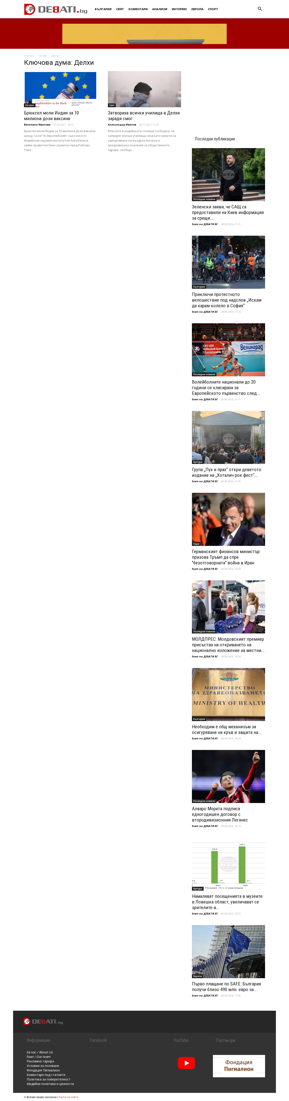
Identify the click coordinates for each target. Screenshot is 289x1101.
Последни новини (204, 199)
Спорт (213, 9)
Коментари (138, 9)
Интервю (179, 9)
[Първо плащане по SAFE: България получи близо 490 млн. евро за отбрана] (228, 951)
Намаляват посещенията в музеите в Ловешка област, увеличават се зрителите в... (227, 902)
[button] (259, 9)
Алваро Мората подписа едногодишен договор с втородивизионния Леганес (220, 814)
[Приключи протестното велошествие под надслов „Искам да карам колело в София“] (228, 262)
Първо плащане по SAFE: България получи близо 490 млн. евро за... (226, 986)
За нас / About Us (40, 1052)
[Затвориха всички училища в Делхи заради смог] (144, 89)
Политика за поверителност (48, 1079)
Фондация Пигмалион (43, 1070)
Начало (29, 56)
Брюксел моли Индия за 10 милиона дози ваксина (51, 115)
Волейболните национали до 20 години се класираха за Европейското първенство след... (226, 387)
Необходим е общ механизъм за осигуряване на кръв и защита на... (226, 729)
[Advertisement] (228, 88)
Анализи (159, 9)
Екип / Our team (39, 1056)
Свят (120, 9)
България (103, 9)
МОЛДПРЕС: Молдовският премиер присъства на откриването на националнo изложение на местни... (228, 644)
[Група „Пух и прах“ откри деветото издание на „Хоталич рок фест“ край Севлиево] (228, 437)
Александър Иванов (122, 124)
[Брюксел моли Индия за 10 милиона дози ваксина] (60, 89)
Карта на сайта (68, 1097)
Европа (197, 9)
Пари (196, 543)
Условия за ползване (43, 1066)
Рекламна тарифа (40, 1061)
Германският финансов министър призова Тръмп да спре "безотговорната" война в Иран (226, 557)
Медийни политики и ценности (50, 1084)
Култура (197, 461)
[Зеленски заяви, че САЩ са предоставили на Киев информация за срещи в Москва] (228, 174)
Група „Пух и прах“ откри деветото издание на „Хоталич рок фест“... (226, 472)
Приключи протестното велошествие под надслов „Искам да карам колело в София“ (226, 300)
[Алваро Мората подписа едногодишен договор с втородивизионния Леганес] (228, 776)
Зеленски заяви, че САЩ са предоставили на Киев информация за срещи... (228, 212)
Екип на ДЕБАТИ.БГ (205, 224)
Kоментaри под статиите (46, 1075)
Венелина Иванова (37, 124)
